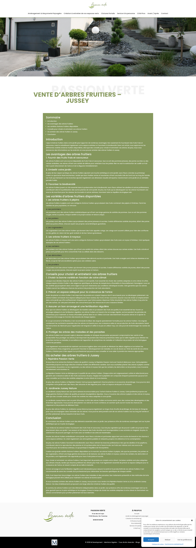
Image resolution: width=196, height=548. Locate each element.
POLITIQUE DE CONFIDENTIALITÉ (174, 544)
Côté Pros (141, 13)
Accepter (151, 540)
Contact (164, 13)
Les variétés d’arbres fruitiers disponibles (62, 126)
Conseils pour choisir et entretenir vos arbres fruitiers (67, 129)
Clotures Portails (108, 13)
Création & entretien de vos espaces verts (81, 13)
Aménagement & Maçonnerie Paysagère (44, 13)
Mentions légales (110, 542)
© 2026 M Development (93, 542)
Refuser (167, 540)
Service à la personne (126, 13)
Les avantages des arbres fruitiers (60, 124)
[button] (192, 520)
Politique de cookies (158, 544)
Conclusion (51, 134)
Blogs (138, 542)
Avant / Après (153, 13)
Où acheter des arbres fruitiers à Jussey (62, 132)
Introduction (52, 121)
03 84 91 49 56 (98, 520)
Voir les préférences (185, 540)
